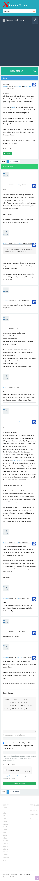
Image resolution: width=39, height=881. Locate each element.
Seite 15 (5, 855)
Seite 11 (5, 843)
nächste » (16, 161)
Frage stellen (16, 71)
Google (13, 107)
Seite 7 (5, 832)
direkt (5, 860)
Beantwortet (6, 185)
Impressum (33, 810)
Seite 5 (5, 827)
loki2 (18, 185)
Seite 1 (6, 816)
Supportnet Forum (15, 20)
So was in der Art (17, 460)
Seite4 (6, 824)
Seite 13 (5, 849)
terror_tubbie (20, 421)
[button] (8, 699)
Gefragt (5, 86)
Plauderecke (18, 86)
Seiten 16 (6, 857)
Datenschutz (34, 819)
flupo (18, 542)
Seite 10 (5, 841)
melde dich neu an (20, 776)
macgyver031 (27, 86)
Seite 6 (5, 830)
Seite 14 (5, 852)
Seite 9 (5, 838)
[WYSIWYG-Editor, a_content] (19, 720)
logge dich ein (9, 776)
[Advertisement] (19, 44)
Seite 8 (5, 835)
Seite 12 (5, 846)
